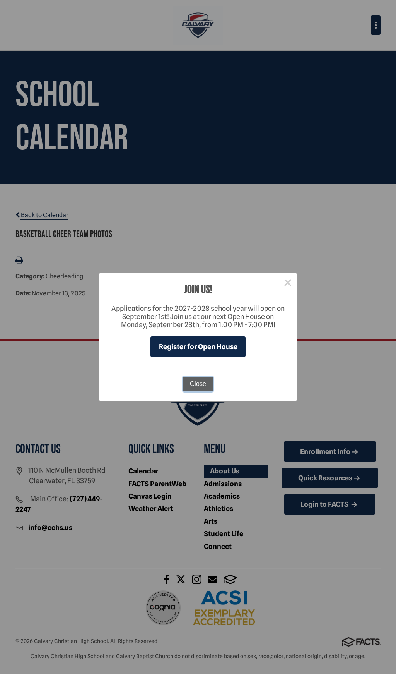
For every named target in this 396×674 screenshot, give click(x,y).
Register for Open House (198, 347)
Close (198, 384)
